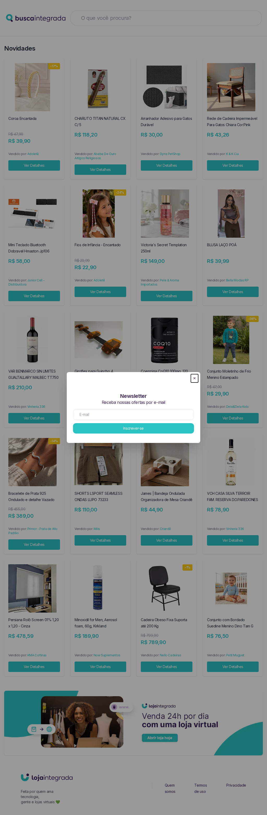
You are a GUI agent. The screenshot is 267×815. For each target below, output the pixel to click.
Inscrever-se (133, 428)
